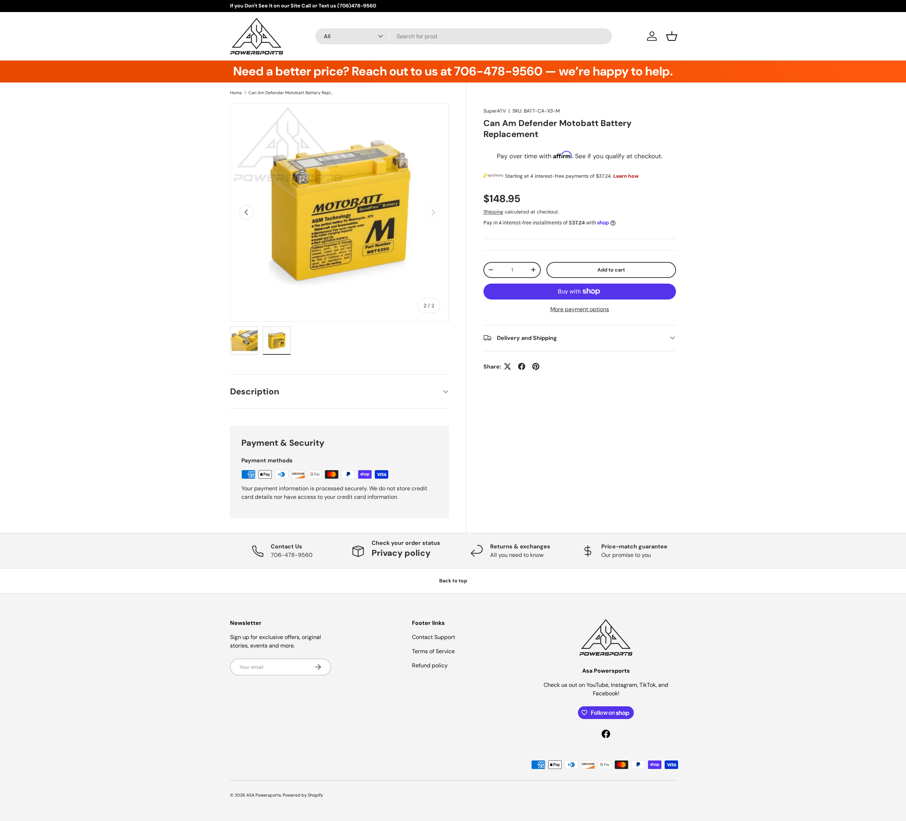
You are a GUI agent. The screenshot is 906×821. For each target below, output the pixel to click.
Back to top (453, 580)
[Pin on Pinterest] (536, 366)
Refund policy (430, 665)
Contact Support (433, 637)
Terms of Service (433, 651)
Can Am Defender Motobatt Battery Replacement (290, 93)
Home (236, 93)
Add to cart (611, 269)
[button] (672, 36)
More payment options (579, 309)
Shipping (493, 211)
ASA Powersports (263, 795)
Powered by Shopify (303, 795)
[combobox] (463, 36)
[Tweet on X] (507, 366)
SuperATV (494, 111)
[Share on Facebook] (522, 366)
